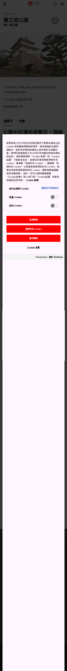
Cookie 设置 (33, 247)
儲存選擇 (33, 238)
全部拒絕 (33, 219)
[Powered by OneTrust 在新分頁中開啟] (49, 257)
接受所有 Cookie (33, 228)
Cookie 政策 (32, 180)
